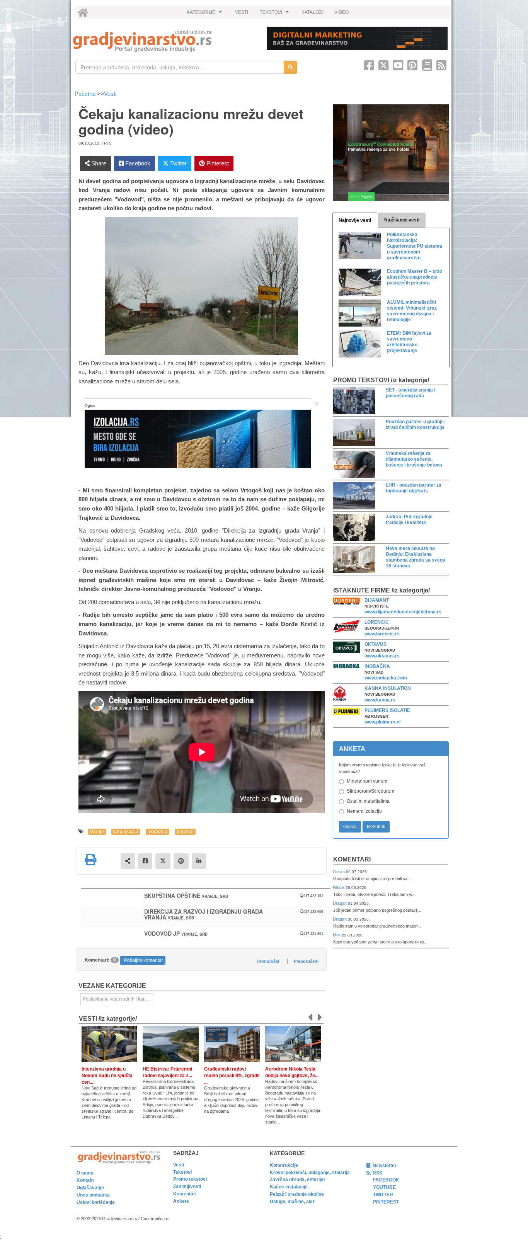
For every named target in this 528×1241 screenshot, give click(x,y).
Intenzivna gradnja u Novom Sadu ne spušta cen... (107, 1075)
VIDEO (341, 12)
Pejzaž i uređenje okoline (297, 1194)
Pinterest (217, 163)
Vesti (110, 93)
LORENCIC (376, 622)
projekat (185, 831)
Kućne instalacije (289, 1187)
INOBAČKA (377, 666)
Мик (337, 935)
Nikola (339, 887)
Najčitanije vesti (401, 220)
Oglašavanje (90, 1187)
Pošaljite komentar (143, 960)
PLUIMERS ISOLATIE (387, 710)
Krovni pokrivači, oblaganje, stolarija (310, 1172)
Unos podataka (93, 1195)
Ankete (181, 1201)
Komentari (352, 859)
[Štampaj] (90, 859)
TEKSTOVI (275, 14)
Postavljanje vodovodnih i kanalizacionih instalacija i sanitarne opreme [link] (118, 999)
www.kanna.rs (379, 700)
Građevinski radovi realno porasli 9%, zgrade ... (232, 1075)
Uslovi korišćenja (96, 1202)
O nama (85, 1173)
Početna (86, 93)
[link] (164, 41)
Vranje (97, 831)
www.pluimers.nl (382, 722)
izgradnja (157, 831)
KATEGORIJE (205, 14)
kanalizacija (125, 831)
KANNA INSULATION (387, 688)
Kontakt (85, 1180)
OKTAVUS (375, 644)
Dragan (340, 903)
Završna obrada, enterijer (297, 1179)
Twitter (178, 163)
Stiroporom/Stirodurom (370, 791)
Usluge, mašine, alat (292, 1201)
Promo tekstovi (190, 1179)
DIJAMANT (376, 600)
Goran (339, 871)
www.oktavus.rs (382, 656)
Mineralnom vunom (367, 781)
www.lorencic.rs (382, 634)
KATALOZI (312, 12)
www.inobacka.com (385, 678)
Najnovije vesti (355, 220)
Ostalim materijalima (368, 801)
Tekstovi (182, 1172)
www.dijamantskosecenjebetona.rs (402, 612)
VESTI (241, 12)
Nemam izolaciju (364, 811)
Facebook (137, 163)
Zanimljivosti (187, 1186)
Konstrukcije (284, 1165)
